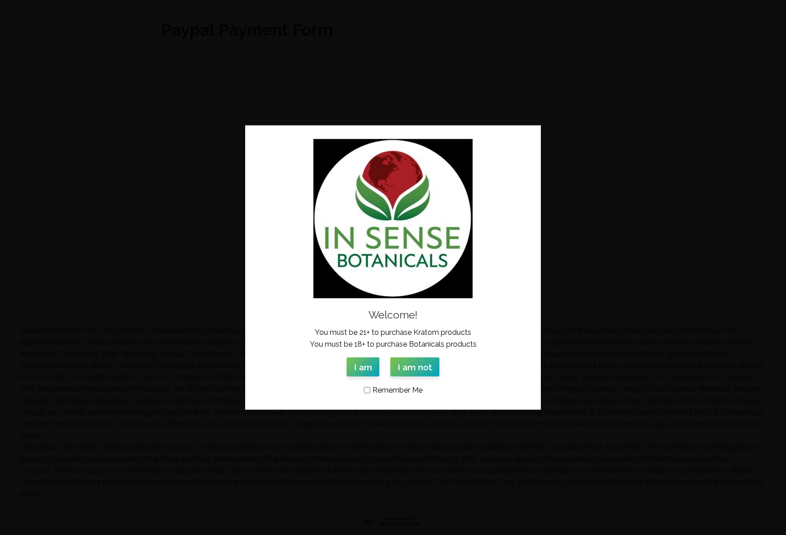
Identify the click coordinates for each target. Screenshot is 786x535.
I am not (415, 367)
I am (363, 367)
